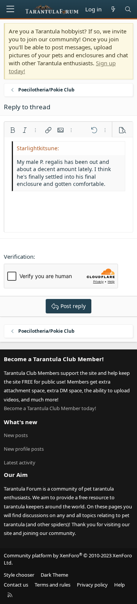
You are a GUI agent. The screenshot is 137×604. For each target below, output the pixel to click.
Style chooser (19, 574)
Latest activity (19, 462)
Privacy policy (92, 584)
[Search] (128, 9)
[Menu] (10, 9)
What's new (20, 422)
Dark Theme (54, 574)
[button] (12, 130)
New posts (16, 435)
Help (119, 584)
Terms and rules (52, 584)
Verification (18, 256)
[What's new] (112, 9)
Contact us (16, 584)
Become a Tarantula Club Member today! (50, 408)
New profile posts (24, 448)
